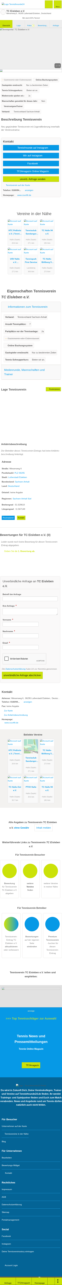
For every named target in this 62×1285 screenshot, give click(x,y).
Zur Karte (8, 710)
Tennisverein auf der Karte (17, 185)
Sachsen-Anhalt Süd (22, 498)
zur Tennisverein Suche (3, 12)
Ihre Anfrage (9, 606)
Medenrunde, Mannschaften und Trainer (24, 372)
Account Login (11, 1265)
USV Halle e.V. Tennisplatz (15, 261)
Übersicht (6, 26)
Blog (4, 1141)
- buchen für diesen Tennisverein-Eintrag (52, 944)
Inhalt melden (43, 827)
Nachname (8, 631)
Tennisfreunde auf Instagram (32, 147)
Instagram (6, 1244)
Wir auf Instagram (32, 155)
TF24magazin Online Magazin (32, 171)
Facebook (32, 163)
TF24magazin (32, 1065)
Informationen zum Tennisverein (27, 306)
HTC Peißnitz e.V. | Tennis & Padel (15, 232)
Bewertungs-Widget (11, 1165)
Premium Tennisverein (56, 216)
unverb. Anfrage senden (32, 179)
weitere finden (30, 886)
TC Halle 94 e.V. (47, 232)
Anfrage (56, 26)
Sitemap (5, 1212)
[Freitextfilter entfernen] (49, 4)
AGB (4, 1197)
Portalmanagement (10, 1220)
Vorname (7, 620)
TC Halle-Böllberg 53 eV (47, 261)
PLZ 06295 (20, 473)
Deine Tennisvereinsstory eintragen (18, 1251)
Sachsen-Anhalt (22, 482)
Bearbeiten (7, 1158)
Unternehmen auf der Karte (14, 1126)
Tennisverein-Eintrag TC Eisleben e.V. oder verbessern (11, 943)
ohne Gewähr (21, 827)
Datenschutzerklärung (15, 669)
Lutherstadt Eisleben (17, 477)
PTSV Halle (31, 787)
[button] (31, 48)
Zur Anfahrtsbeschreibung (16, 715)
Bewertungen (44, 26)
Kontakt (21, 518)
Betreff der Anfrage (12, 594)
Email (6, 643)
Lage (19, 26)
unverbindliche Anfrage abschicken (22, 675)
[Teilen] (51, 1281)
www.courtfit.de (24, 195)
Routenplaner (54, 389)
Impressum (7, 1189)
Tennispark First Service (31, 260)
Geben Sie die (19, 551)
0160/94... (16, 190)
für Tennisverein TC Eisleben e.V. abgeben (9, 888)
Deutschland (13, 486)
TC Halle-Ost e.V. (15, 788)
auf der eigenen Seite (32, 941)
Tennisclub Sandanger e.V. (31, 232)
